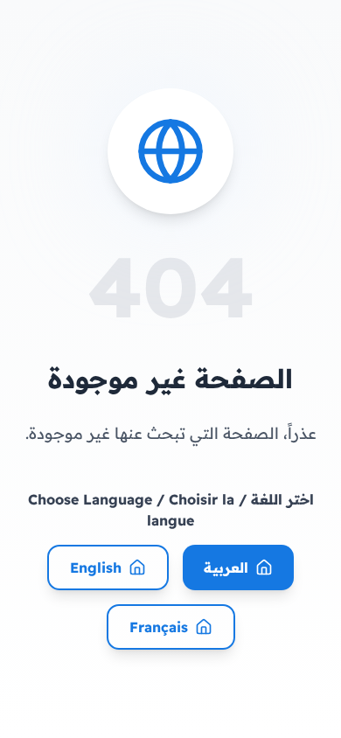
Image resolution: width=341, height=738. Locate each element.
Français (158, 627)
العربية (226, 567)
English (96, 567)
